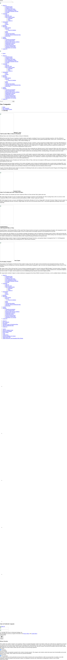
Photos (6, 32)
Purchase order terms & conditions (12, 41)
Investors (4, 25)
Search (4, 53)
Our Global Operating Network (11, 11)
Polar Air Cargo (8, 16)
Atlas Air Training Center (8, 330)
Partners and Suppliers (7, 331)
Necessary (4, 649)
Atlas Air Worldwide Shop (8, 325)
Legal (4, 333)
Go (13, 101)
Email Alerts (7, 36)
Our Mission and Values (10, 9)
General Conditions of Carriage (9, 336)
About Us (5, 5)
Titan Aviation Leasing (10, 17)
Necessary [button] (2, 648)
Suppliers (4, 38)
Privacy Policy (6, 332)
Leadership (10, 18)
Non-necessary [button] (3, 654)
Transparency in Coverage (10, 47)
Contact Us (10, 20)
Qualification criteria (9, 44)
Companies (5, 13)
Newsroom (5, 26)
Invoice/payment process (10, 45)
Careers (4, 37)
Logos (6, 31)
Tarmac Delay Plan (7, 337)
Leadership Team (8, 6)
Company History (9, 7)
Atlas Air (7, 14)
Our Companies (6, 108)
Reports (6, 24)
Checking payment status (10, 46)
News (9, 19)
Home (4, 107)
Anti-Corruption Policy (10, 40)
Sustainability (5, 21)
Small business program (10, 43)
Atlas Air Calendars (12, 30)
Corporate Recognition (10, 33)
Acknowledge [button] (3, 634)
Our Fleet (7, 12)
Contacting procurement (10, 39)
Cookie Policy (6, 334)
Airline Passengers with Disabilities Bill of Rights (13, 338)
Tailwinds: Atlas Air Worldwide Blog (13, 34)
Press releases (8, 27)
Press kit (7, 28)
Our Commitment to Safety (10, 10)
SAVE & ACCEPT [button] (4, 659)
